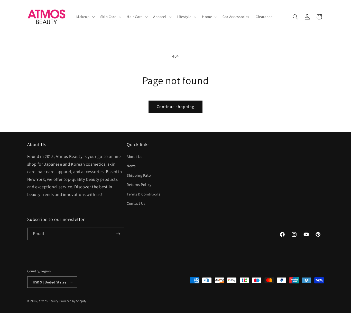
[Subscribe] (118, 234)
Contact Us (136, 203)
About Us (134, 156)
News (131, 165)
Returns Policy (139, 184)
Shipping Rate (139, 175)
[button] (85, 16)
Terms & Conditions (143, 194)
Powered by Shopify (72, 301)
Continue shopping (176, 106)
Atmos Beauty (48, 301)
